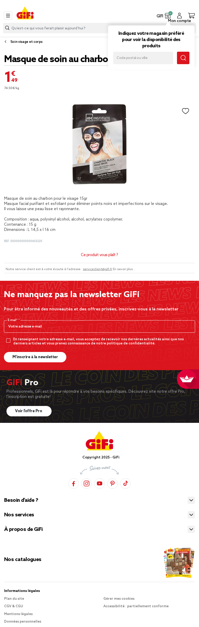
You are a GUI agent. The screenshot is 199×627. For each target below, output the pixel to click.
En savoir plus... (124, 269)
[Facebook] (73, 482)
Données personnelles (22, 622)
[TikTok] (125, 482)
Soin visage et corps (26, 42)
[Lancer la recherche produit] (7, 28)
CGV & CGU (13, 606)
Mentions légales (18, 614)
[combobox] (99, 28)
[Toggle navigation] (8, 15)
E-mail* (13, 320)
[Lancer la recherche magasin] (183, 58)
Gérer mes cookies (118, 599)
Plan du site (14, 599)
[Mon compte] (179, 15)
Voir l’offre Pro (29, 411)
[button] (168, 15)
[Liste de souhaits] (185, 111)
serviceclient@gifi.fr (97, 269)
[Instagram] (86, 482)
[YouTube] (99, 482)
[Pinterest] (112, 482)
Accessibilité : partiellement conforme (136, 606)
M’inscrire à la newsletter (35, 357)
